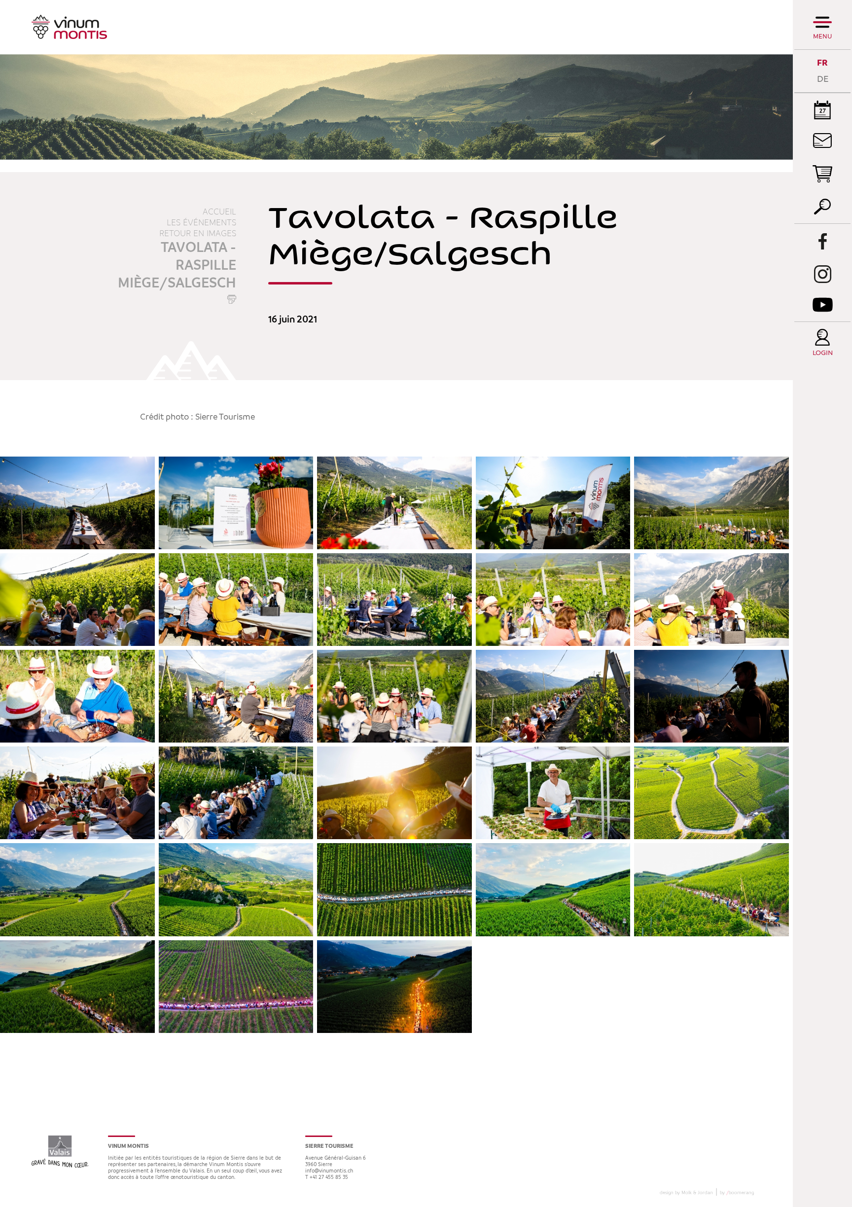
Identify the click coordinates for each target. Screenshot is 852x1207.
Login (823, 353)
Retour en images (197, 233)
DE (822, 79)
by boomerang (737, 1192)
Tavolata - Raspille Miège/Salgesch (177, 266)
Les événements (201, 222)
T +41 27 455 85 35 (326, 1177)
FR (822, 63)
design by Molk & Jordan (686, 1192)
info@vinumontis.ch (329, 1171)
